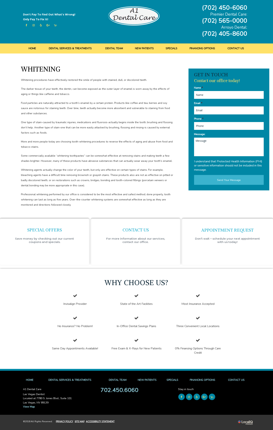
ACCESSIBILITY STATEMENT (100, 421)
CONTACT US (236, 48)
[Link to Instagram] (33, 25)
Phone (198, 119)
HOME (32, 48)
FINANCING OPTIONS (202, 48)
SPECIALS (171, 48)
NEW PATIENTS (144, 48)
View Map (29, 406)
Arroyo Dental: (234, 27)
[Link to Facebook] (26, 25)
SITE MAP (79, 421)
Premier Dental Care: (228, 14)
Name (198, 88)
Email (198, 103)
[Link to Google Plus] (48, 25)
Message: (199, 134)
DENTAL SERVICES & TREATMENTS (70, 48)
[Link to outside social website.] (55, 25)
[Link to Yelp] (41, 25)
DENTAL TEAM (114, 48)
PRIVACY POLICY (64, 421)
